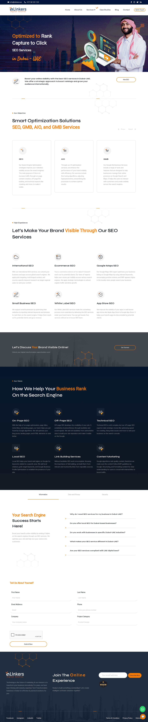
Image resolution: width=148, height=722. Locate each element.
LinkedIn (30, 718)
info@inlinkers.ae (16, 2)
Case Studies (105, 10)
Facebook (10, 718)
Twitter (38, 718)
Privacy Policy (127, 718)
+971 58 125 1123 (33, 2)
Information (43, 494)
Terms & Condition (112, 718)
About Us (78, 10)
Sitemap (138, 718)
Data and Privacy (74, 494)
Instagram (20, 718)
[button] (121, 129)
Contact (126, 10)
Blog (117, 10)
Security (105, 494)
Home (67, 10)
